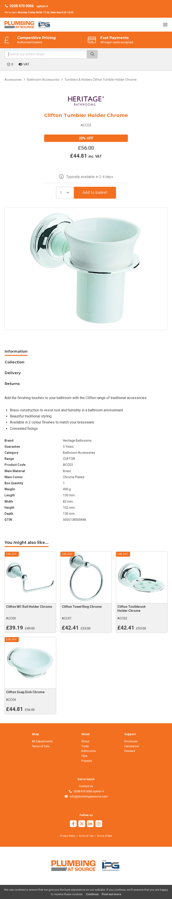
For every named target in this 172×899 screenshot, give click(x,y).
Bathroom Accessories (43, 79)
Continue (92, 894)
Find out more (111, 894)
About (85, 741)
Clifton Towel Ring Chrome (82, 606)
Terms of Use (86, 835)
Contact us (86, 786)
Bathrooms (88, 751)
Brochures (131, 741)
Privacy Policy (67, 835)
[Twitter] (81, 824)
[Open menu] (165, 24)
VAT (25, 64)
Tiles (84, 756)
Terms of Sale (40, 746)
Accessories (13, 79)
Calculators (131, 746)
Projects (86, 760)
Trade (85, 746)
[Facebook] (73, 824)
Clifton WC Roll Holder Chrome (29, 606)
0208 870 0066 (22, 6)
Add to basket (95, 192)
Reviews (129, 751)
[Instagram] (98, 824)
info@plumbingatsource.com (88, 796)
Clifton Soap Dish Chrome (25, 692)
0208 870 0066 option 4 (88, 791)
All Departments (42, 741)
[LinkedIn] (90, 824)
